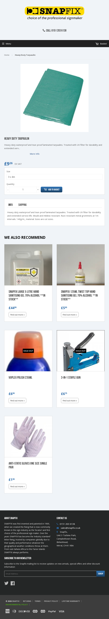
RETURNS (27, 601)
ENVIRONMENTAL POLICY (17, 604)
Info (10, 204)
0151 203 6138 (67, 523)
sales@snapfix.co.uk (70, 527)
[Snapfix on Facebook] (13, 584)
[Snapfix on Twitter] (6, 584)
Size (8, 171)
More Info (34, 153)
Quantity (10, 184)
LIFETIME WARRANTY (71, 601)
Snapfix (15, 601)
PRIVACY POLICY (51, 601)
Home (6, 55)
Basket (103, 43)
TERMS (37, 601)
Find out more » (17, 314)
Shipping (22, 204)
